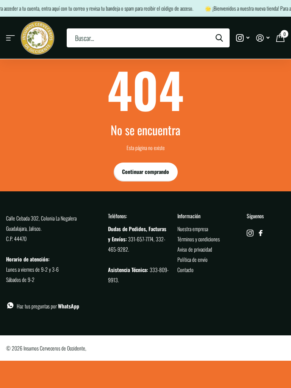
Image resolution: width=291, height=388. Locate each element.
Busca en (219, 37)
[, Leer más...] (243, 38)
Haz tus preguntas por (48, 306)
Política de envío (192, 259)
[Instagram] (250, 233)
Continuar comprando (145, 171)
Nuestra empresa (192, 229)
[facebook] (261, 233)
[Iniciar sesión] (263, 38)
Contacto (185, 270)
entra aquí (49, 8)
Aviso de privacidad (194, 249)
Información (188, 216)
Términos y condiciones (198, 239)
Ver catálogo (10, 38)
